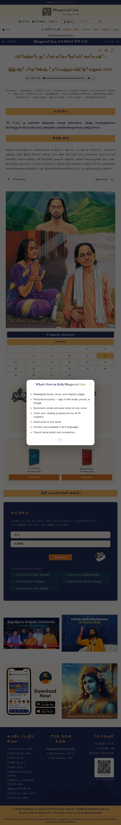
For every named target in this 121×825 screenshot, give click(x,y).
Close (60, 440)
